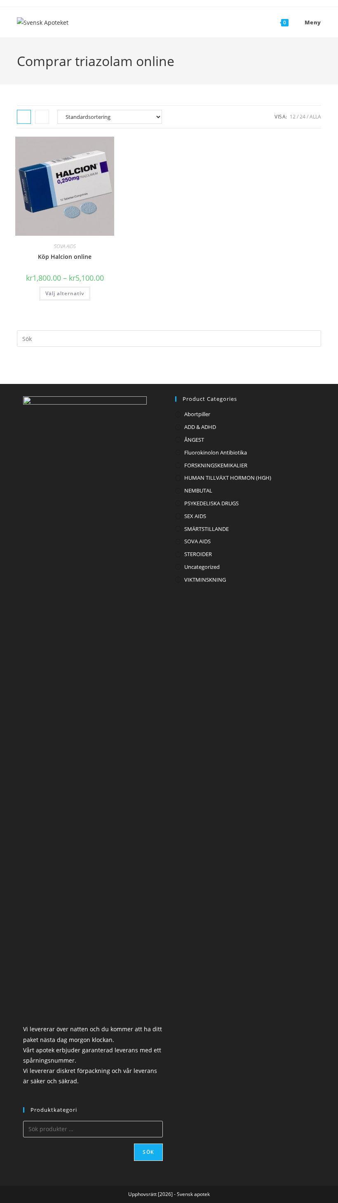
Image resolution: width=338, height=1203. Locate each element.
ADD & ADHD (200, 427)
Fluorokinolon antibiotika (215, 452)
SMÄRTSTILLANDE (206, 529)
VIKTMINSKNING (205, 579)
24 (302, 116)
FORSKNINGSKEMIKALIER (215, 465)
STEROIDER (198, 554)
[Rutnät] (24, 117)
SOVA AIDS (65, 246)
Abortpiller (197, 414)
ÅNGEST (194, 439)
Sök (148, 1152)
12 (293, 116)
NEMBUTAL (198, 490)
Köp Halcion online (65, 256)
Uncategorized (202, 567)
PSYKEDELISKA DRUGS (211, 503)
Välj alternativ (64, 293)
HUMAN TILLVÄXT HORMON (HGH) (227, 477)
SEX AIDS (195, 516)
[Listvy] (42, 117)
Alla (315, 116)
